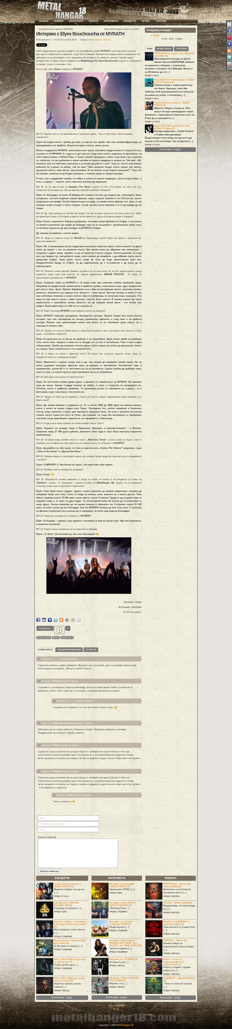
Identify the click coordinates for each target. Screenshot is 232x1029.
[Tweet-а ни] (229, 57)
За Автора (90, 650)
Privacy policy (116, 1005)
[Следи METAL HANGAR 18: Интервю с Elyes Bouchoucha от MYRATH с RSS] (61, 621)
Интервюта (111, 21)
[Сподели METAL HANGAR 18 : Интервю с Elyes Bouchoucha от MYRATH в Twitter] (55, 621)
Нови (149, 49)
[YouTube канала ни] (229, 64)
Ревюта (93, 21)
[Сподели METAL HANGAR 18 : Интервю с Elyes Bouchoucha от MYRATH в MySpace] (50, 621)
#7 (54, 795)
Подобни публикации (69, 650)
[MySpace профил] (229, 44)
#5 (39, 745)
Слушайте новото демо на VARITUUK (56, 29)
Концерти (130, 21)
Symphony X (67, 638)
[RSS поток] (229, 51)
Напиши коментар (47, 837)
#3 (54, 701)
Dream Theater (43, 638)
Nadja (156, 35)
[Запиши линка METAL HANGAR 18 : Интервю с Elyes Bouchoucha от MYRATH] (73, 621)
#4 (39, 723)
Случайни (181, 49)
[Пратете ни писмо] (229, 24)
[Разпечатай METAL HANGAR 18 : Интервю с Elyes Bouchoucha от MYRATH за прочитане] (67, 621)
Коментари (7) (45, 650)
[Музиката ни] (229, 38)
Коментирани (164, 49)
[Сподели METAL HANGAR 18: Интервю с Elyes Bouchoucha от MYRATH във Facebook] (38, 621)
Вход (116, 1009)
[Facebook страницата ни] (229, 31)
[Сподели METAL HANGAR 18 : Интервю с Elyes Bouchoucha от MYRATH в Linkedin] (44, 621)
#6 (39, 771)
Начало (43, 21)
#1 (39, 659)
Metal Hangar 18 (125, 1025)
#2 (39, 681)
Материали (76, 21)
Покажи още (170, 149)
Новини (58, 21)
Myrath (56, 638)
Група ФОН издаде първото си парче (121, 29)
